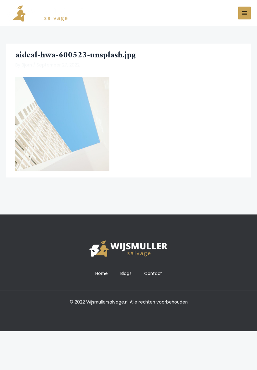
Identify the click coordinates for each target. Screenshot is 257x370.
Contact (153, 274)
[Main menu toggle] (244, 13)
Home (101, 274)
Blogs (126, 274)
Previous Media (26, 191)
